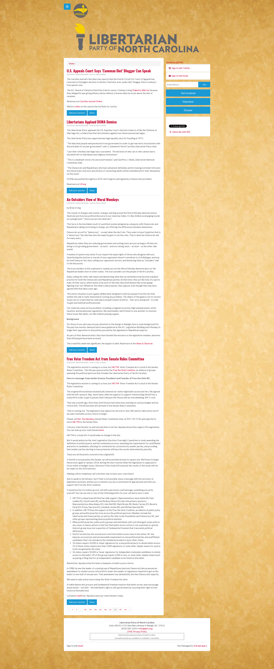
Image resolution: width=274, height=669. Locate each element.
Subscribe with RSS (181, 132)
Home (71, 63)
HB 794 (115, 367)
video (77, 106)
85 (100, 610)
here (102, 430)
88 (115, 610)
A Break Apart (200, 645)
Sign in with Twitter (180, 68)
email (80, 645)
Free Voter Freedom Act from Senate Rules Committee (105, 358)
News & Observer (144, 343)
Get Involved (188, 93)
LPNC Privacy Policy (137, 631)
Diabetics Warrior (140, 90)
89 (120, 610)
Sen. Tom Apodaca (85, 419)
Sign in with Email (179, 75)
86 (105, 610)
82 (85, 610)
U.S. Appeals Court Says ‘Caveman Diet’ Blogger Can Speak (109, 70)
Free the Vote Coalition (124, 370)
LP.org (83, 184)
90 (125, 610)
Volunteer (188, 101)
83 (90, 610)
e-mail (78, 595)
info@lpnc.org (146, 628)
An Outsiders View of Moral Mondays (93, 199)
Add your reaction (77, 113)
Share (92, 113)
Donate (188, 110)
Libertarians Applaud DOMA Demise (92, 121)
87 (110, 610)
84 (95, 610)
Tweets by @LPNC (175, 62)
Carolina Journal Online (91, 101)
